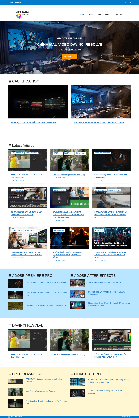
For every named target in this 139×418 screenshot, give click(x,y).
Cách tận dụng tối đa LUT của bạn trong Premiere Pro (46, 282)
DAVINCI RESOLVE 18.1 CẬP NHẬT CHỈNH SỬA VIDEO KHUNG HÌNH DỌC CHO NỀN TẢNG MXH (68, 214)
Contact (18, 2)
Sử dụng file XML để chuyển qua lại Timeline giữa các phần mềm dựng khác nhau (108, 381)
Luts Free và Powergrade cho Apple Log (69, 175)
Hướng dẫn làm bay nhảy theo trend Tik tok (104, 282)
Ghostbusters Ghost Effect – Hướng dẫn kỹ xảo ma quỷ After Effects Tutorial (109, 304)
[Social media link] (126, 2)
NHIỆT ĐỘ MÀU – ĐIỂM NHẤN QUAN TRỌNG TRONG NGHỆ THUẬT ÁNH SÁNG (67, 254)
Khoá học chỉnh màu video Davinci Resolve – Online (99, 122)
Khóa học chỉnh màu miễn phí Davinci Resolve (33, 122)
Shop (99, 14)
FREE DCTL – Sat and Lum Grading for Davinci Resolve (44, 380)
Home (82, 14)
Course (90, 14)
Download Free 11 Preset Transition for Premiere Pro (46, 305)
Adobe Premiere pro (102, 152)
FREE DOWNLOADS (32, 152)
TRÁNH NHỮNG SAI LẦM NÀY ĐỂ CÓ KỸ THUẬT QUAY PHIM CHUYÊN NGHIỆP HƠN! (111, 254)
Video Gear (99, 230)
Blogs (107, 14)
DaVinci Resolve (17, 152)
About (10, 2)
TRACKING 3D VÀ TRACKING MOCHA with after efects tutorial (107, 293)
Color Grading (56, 153)
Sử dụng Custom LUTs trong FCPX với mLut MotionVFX (105, 392)
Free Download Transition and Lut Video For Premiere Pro (46, 294)
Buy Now (17, 128)
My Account (120, 14)
